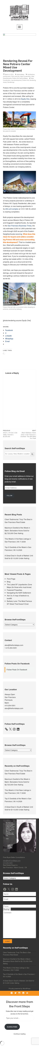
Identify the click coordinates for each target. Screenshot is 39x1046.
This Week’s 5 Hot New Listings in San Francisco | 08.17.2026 (16, 969)
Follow (9, 495)
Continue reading (19, 1034)
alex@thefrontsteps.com (14, 645)
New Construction (25, 76)
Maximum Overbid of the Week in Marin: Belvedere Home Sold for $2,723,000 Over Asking (17, 530)
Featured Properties (14, 590)
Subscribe (12, 1027)
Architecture (31, 74)
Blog (8, 581)
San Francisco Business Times (20, 225)
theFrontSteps (24, 78)
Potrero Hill (15, 78)
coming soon (7, 76)
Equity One (25, 99)
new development (16, 80)
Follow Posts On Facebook (17, 663)
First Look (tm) (15, 76)
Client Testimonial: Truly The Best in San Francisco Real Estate (17, 953)
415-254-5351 (10, 705)
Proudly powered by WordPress (19, 988)
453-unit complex (11, 209)
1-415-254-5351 (11, 648)
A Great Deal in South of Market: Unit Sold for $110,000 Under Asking (18, 982)
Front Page (11, 579)
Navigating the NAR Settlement (19, 592)
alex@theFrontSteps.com (11, 860)
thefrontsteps (20, 74)
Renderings (10, 82)
